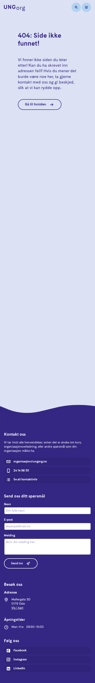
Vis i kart (17, 608)
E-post (8, 520)
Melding (9, 535)
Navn (7, 504)
